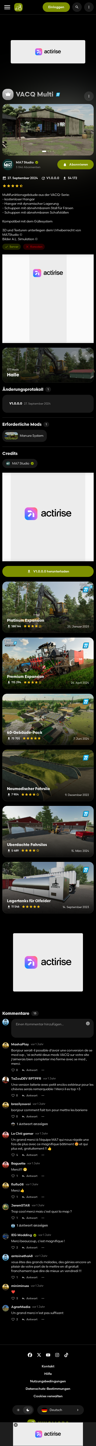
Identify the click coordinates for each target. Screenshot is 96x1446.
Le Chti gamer (22, 1134)
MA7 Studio (25, 162)
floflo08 (17, 1184)
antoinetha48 (22, 1256)
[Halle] (81, 373)
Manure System (31, 435)
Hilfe (48, 1374)
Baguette (18, 1163)
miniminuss (20, 1286)
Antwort (32, 1070)
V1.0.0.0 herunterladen (51, 571)
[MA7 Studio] (8, 164)
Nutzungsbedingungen (48, 1381)
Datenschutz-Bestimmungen (48, 1389)
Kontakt (48, 1366)
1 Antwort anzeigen (32, 1124)
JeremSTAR (20, 1205)
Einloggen (56, 7)
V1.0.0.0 (30, 404)
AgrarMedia (20, 1307)
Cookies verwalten (48, 1396)
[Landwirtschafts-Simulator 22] (58, 94)
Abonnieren (78, 164)
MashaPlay (20, 1044)
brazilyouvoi (21, 1104)
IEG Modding (21, 1235)
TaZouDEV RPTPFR (26, 1079)
